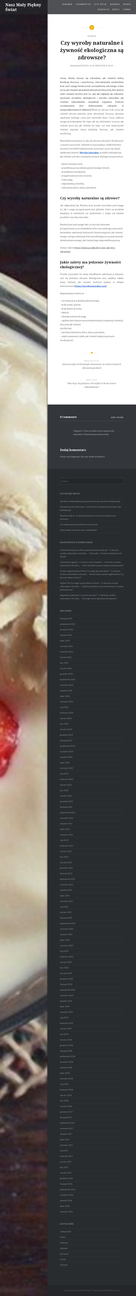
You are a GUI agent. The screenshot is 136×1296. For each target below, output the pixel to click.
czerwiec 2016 (66, 1211)
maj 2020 (64, 951)
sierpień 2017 (66, 1134)
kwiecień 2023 (66, 779)
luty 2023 (64, 790)
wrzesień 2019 (66, 995)
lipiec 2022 (65, 829)
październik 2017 (67, 1123)
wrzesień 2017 (66, 1128)
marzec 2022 (66, 851)
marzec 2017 (66, 1161)
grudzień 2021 (66, 868)
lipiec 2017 (65, 1139)
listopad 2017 (66, 1117)
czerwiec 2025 (66, 646)
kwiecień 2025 (66, 651)
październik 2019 (67, 990)
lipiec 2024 (65, 696)
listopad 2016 (66, 1184)
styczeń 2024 (66, 729)
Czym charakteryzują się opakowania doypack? (103, 565)
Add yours (117, 417)
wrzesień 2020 (66, 929)
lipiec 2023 (65, 762)
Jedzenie (115, 4)
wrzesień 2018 (66, 1062)
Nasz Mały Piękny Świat (23, 7)
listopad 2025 (66, 618)
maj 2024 (64, 707)
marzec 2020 (66, 962)
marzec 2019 (66, 1028)
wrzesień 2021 (66, 884)
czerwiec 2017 (66, 1145)
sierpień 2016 (66, 1200)
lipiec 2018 (65, 1073)
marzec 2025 (66, 657)
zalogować (75, 456)
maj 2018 (64, 1084)
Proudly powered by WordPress (77, 1290)
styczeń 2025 (66, 668)
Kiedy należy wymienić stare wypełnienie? (78, 530)
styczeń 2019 (66, 1040)
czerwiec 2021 (66, 901)
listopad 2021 (66, 873)
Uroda (127, 4)
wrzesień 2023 (66, 751)
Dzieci (116, 9)
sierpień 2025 (66, 635)
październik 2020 (67, 923)
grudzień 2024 (66, 674)
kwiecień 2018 (66, 1089)
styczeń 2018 (66, 1106)
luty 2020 (64, 967)
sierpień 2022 (66, 823)
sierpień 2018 (66, 1067)
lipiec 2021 (65, 895)
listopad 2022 (66, 807)
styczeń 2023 (66, 796)
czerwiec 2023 (66, 768)
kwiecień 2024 (66, 713)
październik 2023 (67, 746)
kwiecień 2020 (66, 956)
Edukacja (103, 9)
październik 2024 (67, 679)
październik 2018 (67, 1056)
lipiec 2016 (65, 1206)
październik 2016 (67, 1189)
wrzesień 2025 (66, 629)
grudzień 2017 (66, 1112)
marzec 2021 (66, 912)
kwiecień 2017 (66, 1156)
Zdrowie (67, 4)
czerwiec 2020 (66, 945)
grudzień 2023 (66, 735)
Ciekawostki (83, 4)
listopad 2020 (66, 918)
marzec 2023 (66, 785)
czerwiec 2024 (66, 701)
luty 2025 (64, 663)
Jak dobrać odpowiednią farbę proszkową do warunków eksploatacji (90, 501)
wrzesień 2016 (66, 1195)
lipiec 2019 (65, 1006)
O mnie (127, 9)
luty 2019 (64, 1034)
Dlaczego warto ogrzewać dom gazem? (99, 598)
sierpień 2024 (66, 690)
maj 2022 (64, 840)
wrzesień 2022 (66, 818)
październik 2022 (67, 812)
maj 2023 (64, 773)
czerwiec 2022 (66, 834)
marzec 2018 (66, 1095)
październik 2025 (67, 624)
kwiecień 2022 (66, 845)
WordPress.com (112, 1290)
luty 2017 (64, 1167)
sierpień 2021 (66, 890)
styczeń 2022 (66, 862)
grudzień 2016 (66, 1178)
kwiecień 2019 (66, 1023)
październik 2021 (67, 879)
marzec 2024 (66, 718)
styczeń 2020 (66, 973)
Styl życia (100, 4)
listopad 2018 (66, 1051)
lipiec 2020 (65, 940)
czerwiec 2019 (66, 1012)
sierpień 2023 (66, 757)
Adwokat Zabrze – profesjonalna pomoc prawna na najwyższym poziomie (88, 517)
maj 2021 (64, 907)
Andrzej (83, 65)
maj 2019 (64, 1017)
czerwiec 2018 (66, 1078)
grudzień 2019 (66, 979)
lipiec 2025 (65, 640)
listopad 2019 (66, 984)
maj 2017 (64, 1150)
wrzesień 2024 (66, 685)
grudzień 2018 (66, 1045)
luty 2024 (64, 724)
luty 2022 (64, 857)
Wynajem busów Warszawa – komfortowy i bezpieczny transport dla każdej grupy (90, 508)
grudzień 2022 (66, 801)
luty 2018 (64, 1100)
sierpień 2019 (66, 1001)
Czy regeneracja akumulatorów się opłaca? (79, 524)
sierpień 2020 (66, 934)
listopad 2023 (66, 740)
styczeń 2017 (66, 1173)
